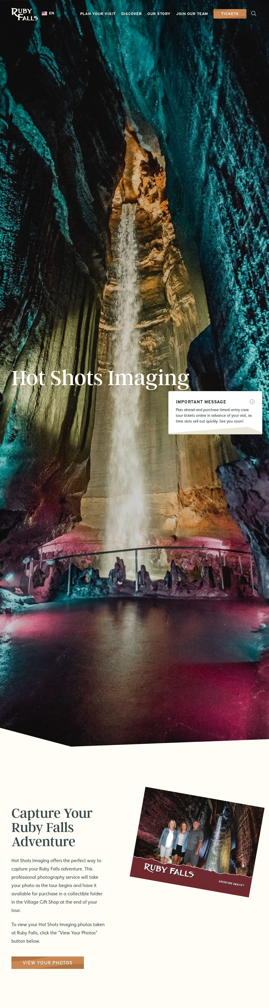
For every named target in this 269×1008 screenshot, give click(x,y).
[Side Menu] (254, 13)
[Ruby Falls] (24, 14)
